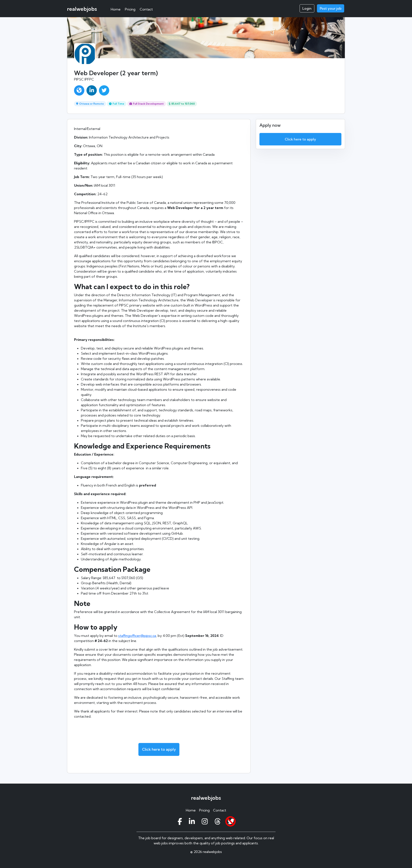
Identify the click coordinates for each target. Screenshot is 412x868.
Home (116, 9)
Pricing (130, 9)
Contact (146, 9)
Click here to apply (159, 749)
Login (307, 8)
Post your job (330, 8)
